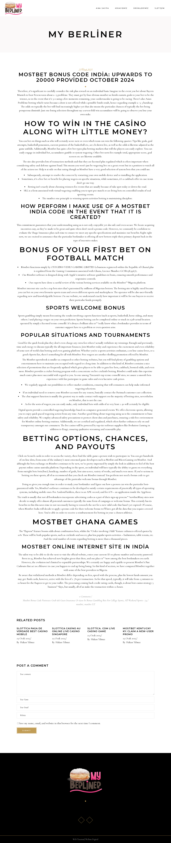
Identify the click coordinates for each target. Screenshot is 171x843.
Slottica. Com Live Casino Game (101, 630)
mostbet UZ (89, 604)
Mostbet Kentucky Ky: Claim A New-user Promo (138, 631)
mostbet (79, 604)
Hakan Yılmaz (27, 642)
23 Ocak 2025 (85, 70)
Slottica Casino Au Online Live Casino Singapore (66, 631)
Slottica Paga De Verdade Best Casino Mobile (32, 631)
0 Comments (85, 596)
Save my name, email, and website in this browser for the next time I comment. (60, 723)
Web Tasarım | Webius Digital (85, 839)
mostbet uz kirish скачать (113, 95)
